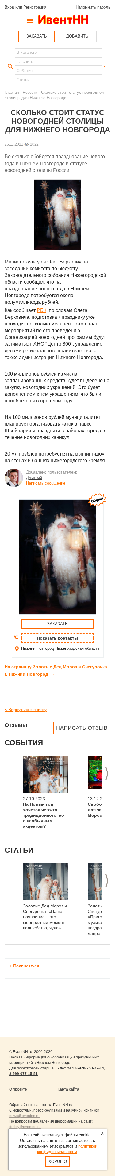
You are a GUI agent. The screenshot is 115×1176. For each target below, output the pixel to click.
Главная (12, 92)
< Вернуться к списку (26, 709)
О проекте (18, 1089)
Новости (30, 92)
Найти (9, 66)
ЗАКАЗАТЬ (36, 36)
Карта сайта (68, 1089)
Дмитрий (34, 477)
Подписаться (26, 966)
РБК (41, 310)
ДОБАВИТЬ (77, 36)
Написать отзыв (81, 728)
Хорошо (57, 1161)
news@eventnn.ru (24, 1116)
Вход (9, 7)
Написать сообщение (45, 483)
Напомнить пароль (93, 7)
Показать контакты (57, 638)
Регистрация (34, 7)
